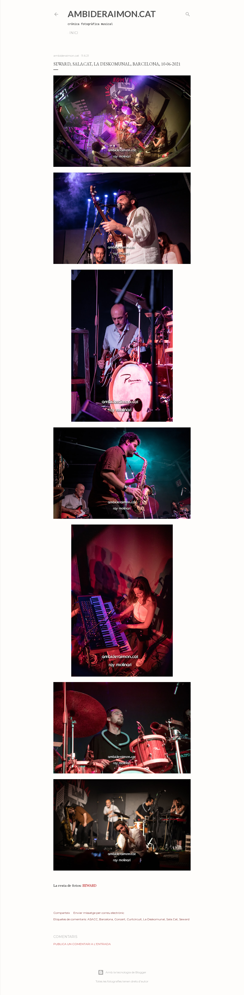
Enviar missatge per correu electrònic (98, 913)
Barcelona (106, 919)
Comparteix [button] (61, 913)
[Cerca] (188, 13)
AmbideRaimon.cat (112, 14)
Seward (184, 919)
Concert (119, 919)
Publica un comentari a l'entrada (82, 944)
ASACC (92, 919)
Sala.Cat (172, 919)
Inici (73, 33)
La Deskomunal (154, 919)
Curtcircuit (134, 919)
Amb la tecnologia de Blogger (126, 972)
